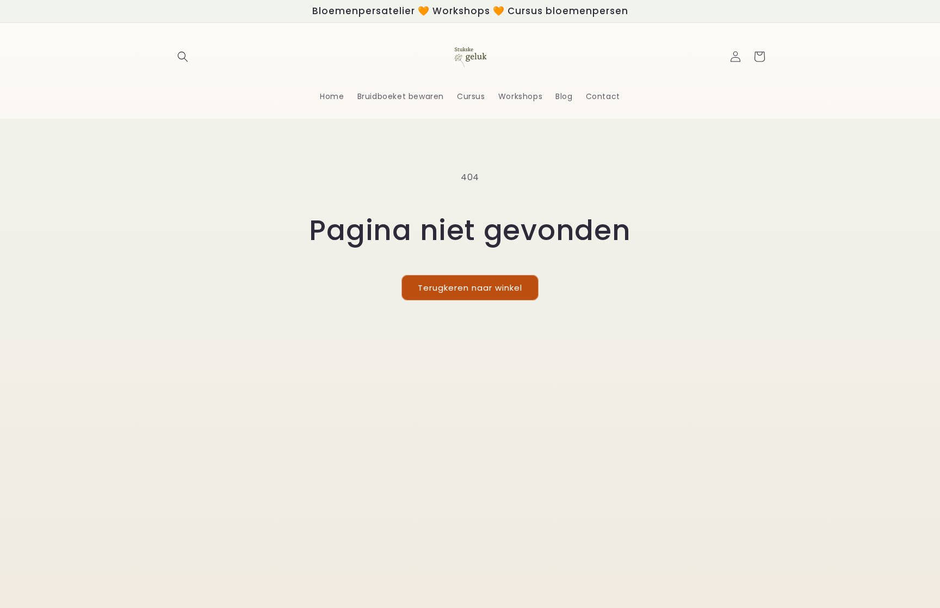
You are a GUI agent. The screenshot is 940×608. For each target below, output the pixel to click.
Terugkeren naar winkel (470, 287)
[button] (183, 57)
